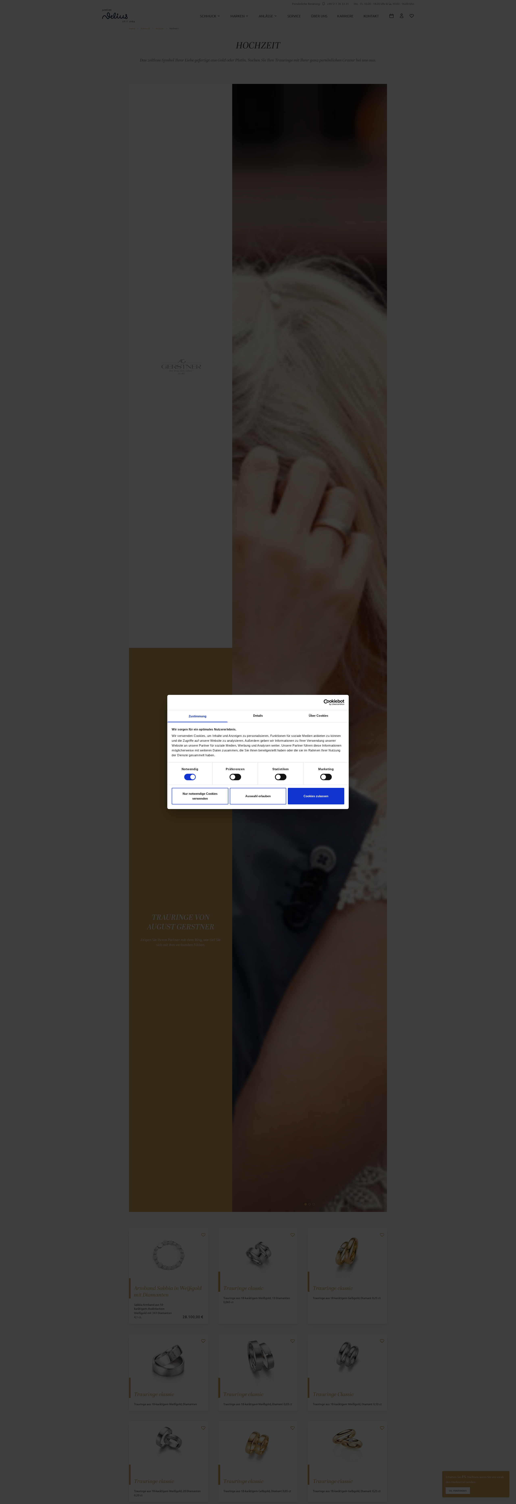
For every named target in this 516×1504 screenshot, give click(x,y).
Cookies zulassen (316, 796)
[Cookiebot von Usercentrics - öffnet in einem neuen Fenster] (326, 702)
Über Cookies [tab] (318, 715)
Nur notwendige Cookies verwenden (200, 796)
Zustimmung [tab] (198, 716)
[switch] (235, 777)
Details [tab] (258, 715)
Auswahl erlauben (258, 796)
